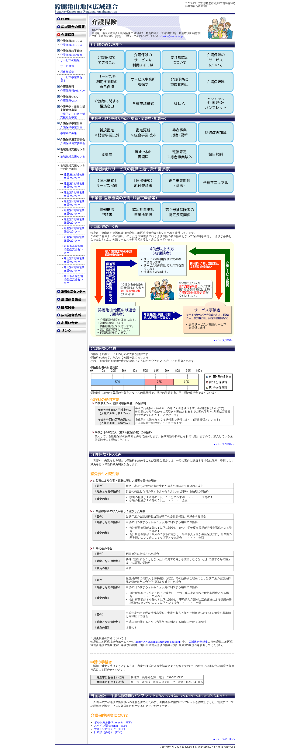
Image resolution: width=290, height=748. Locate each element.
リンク (71, 330)
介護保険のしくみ (71, 44)
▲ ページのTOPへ (223, 340)
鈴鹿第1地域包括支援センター (74, 176)
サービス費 (67, 66)
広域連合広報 (71, 315)
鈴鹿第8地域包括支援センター (74, 238)
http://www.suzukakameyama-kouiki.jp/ (158, 641)
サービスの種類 (70, 60)
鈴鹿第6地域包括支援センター (74, 221)
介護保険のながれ (71, 54)
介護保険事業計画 (71, 127)
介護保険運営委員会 (72, 143)
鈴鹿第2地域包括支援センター (74, 185)
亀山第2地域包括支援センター (74, 269)
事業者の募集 (68, 133)
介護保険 (71, 34)
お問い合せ (71, 323)
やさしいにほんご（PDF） (110, 729)
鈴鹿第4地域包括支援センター (74, 203)
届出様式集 (67, 71)
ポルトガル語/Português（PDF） (113, 722)
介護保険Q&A (68, 100)
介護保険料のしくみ (72, 90)
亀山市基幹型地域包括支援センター (73, 279)
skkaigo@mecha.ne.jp (171, 36)
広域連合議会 (71, 299)
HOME (71, 19)
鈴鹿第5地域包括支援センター (74, 212)
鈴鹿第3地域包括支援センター (74, 194)
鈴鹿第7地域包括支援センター (74, 230)
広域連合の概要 (71, 27)
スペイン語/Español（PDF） (111, 725)
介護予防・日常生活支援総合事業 (72, 115)
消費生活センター (71, 291)
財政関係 (71, 307)
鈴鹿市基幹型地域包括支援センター (73, 249)
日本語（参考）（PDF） (109, 732)
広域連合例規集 (198, 641)
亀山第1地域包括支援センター (74, 260)
